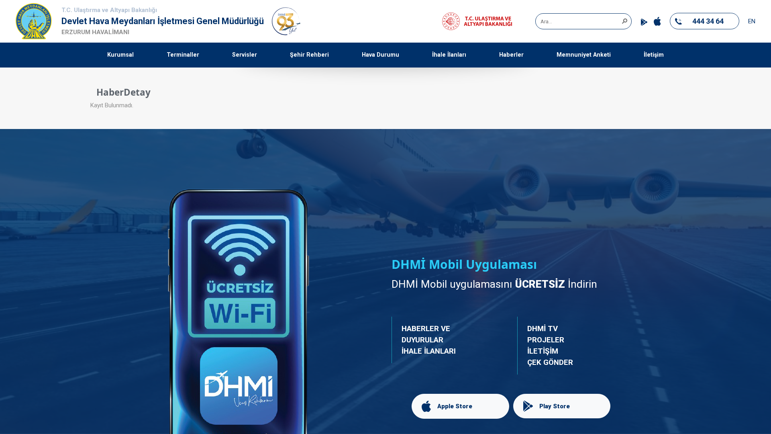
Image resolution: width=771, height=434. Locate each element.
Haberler (511, 54)
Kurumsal (120, 54)
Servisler (244, 54)
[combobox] (581, 21)
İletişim (654, 54)
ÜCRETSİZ (540, 284)
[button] (624, 20)
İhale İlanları (449, 54)
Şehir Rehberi (309, 54)
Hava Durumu (380, 54)
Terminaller (183, 54)
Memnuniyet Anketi (584, 54)
